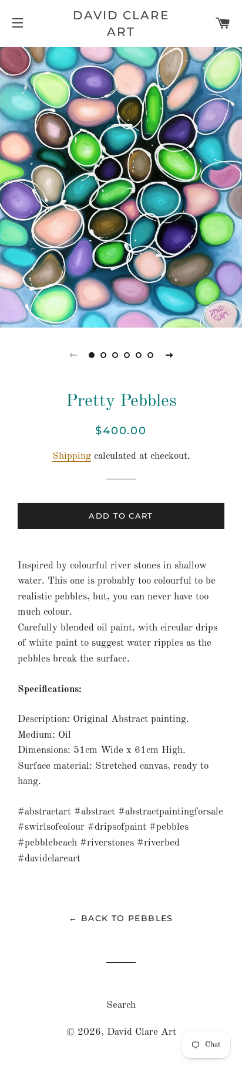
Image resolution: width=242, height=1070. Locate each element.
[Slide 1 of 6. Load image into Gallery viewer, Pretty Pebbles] (92, 355)
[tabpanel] (121, 186)
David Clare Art (121, 23)
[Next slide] (169, 355)
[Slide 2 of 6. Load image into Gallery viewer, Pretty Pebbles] (103, 355)
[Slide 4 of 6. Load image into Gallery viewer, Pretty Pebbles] (127, 355)
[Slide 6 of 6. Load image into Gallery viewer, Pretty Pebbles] (150, 355)
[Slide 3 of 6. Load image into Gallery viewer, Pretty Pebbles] (115, 355)
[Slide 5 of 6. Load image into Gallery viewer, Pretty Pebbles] (138, 355)
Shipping (71, 456)
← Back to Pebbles (121, 918)
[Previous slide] (73, 355)
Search (121, 1005)
